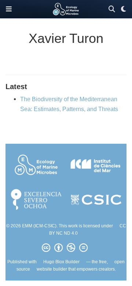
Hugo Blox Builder (61, 261)
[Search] (112, 9)
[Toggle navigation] (9, 9)
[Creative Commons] (66, 248)
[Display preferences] (123, 9)
